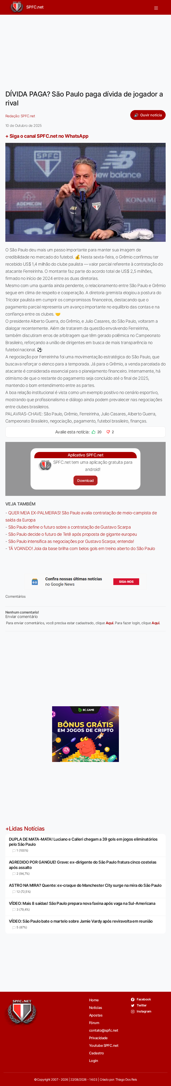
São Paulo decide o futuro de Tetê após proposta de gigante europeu (72, 534)
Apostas (95, 1015)
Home (94, 1000)
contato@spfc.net (103, 1030)
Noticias (95, 1007)
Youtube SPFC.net (103, 1045)
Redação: (20, 116)
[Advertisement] (85, 49)
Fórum (94, 1022)
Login (93, 1060)
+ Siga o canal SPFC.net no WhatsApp (47, 136)
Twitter (141, 1005)
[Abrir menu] (156, 7)
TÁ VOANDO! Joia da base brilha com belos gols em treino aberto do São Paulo (81, 548)
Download (85, 480)
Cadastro (96, 1053)
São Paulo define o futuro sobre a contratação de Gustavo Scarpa (69, 527)
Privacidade (98, 1038)
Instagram (143, 1011)
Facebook (143, 999)
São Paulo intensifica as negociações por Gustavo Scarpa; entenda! (71, 541)
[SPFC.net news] (85, 581)
